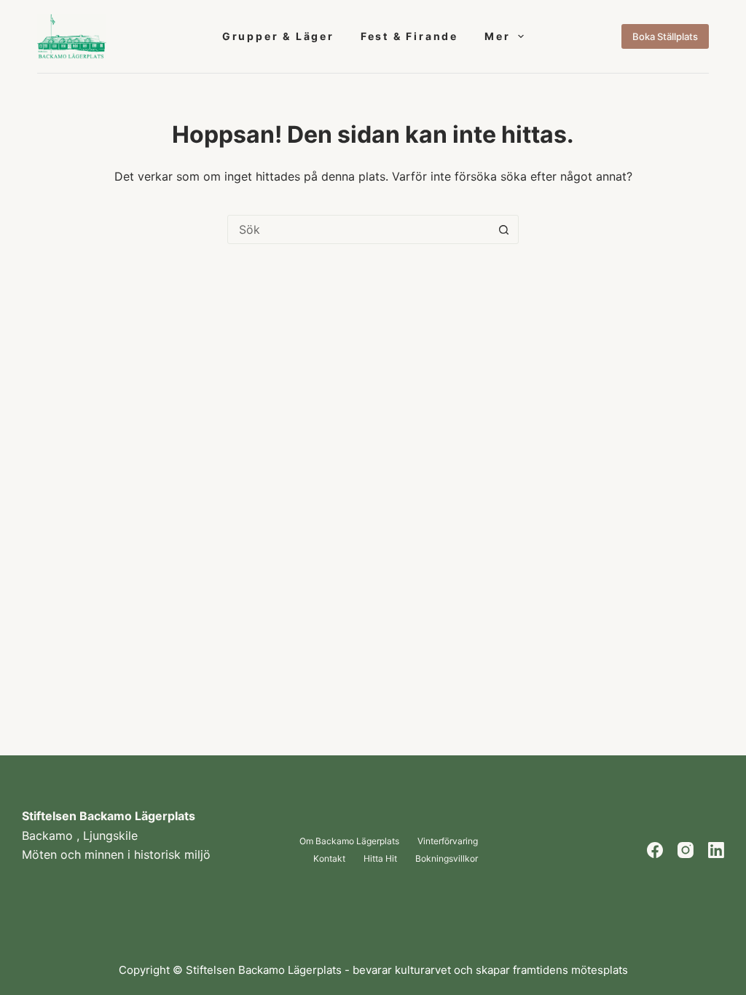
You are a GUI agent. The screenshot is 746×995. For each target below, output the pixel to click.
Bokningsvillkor (446, 858)
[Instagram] (686, 850)
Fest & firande (409, 36)
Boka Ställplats (665, 36)
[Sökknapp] (503, 229)
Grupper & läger (278, 36)
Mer (497, 36)
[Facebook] (655, 850)
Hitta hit (380, 858)
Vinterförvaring (447, 841)
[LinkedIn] (716, 850)
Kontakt (329, 858)
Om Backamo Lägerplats (349, 841)
